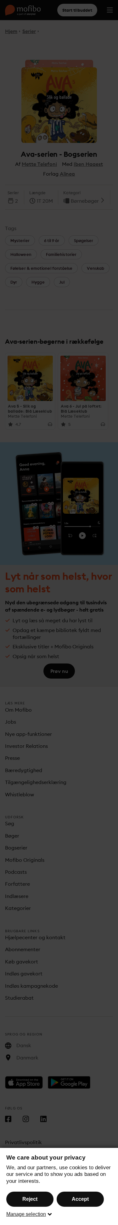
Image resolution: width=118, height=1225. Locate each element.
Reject (29, 1199)
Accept (80, 1199)
